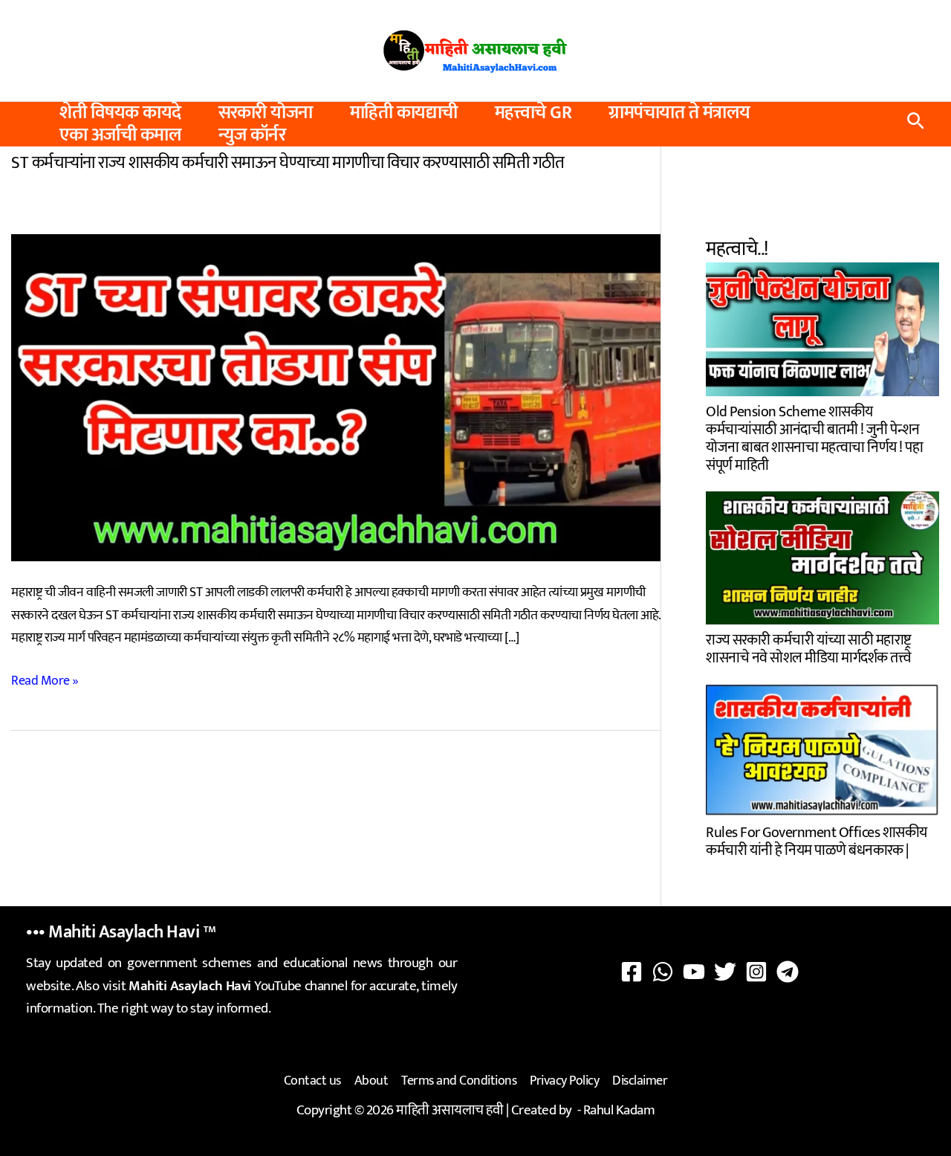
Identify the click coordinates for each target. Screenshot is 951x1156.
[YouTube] (694, 971)
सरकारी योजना (265, 113)
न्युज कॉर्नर (251, 135)
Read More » (45, 681)
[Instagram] (756, 971)
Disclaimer (639, 1081)
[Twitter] (725, 971)
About (371, 1081)
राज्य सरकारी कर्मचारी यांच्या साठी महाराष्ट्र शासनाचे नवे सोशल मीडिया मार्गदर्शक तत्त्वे (808, 647)
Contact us (312, 1081)
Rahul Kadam (619, 1110)
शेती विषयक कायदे (120, 113)
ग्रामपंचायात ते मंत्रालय (679, 113)
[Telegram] (787, 971)
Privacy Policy (564, 1081)
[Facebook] (631, 971)
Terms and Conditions (458, 1081)
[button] (915, 125)
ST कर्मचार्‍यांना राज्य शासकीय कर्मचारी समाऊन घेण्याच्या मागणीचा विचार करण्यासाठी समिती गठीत (287, 163)
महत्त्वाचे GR (533, 113)
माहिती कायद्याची (404, 113)
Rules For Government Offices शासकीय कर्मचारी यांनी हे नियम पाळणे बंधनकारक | (816, 839)
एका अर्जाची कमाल (120, 135)
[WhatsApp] (663, 971)
